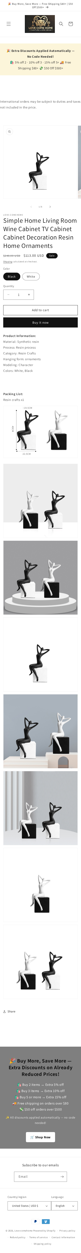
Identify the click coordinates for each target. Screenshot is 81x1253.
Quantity (8, 286)
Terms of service (38, 1237)
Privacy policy (67, 1230)
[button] (8, 24)
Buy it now (40, 322)
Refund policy (17, 1237)
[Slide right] (50, 207)
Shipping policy (43, 1243)
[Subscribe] (62, 1177)
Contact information (63, 1237)
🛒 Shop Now (40, 1137)
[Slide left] (31, 207)
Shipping (7, 261)
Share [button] (12, 1011)
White (31, 276)
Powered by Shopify (44, 1230)
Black (12, 276)
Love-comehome (23, 1230)
